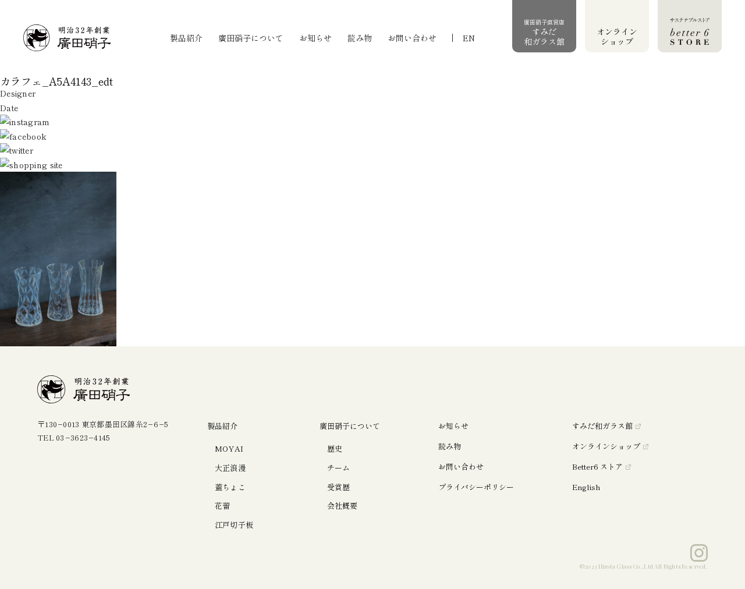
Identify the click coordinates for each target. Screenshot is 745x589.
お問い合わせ (412, 38)
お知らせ (315, 38)
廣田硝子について (250, 38)
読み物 (359, 38)
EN (469, 38)
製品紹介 (186, 38)
